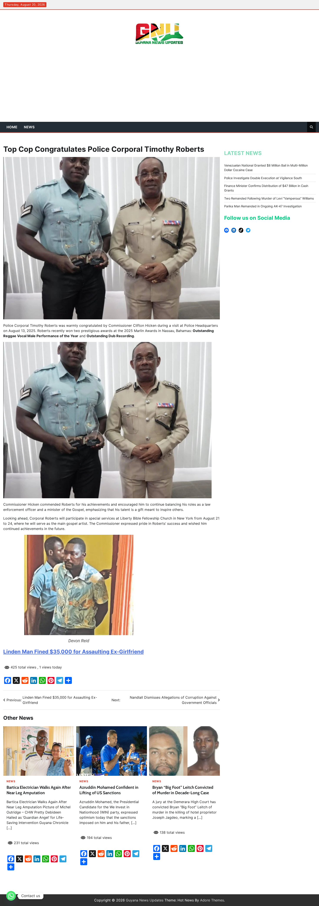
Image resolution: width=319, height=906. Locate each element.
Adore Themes (212, 900)
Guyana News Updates (144, 900)
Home (12, 127)
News (29, 127)
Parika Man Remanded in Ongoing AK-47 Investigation (263, 206)
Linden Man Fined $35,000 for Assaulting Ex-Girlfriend (73, 652)
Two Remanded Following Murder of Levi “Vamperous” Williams (269, 198)
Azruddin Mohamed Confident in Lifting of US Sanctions (108, 790)
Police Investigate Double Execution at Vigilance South (263, 178)
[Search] (311, 127)
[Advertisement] (159, 89)
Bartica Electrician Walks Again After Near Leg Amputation (39, 790)
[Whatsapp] (11, 896)
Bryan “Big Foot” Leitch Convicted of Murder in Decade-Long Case (182, 790)
